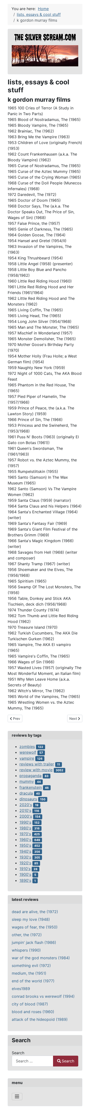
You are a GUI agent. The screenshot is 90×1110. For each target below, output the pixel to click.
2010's (25, 810)
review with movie (36, 769)
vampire (26, 758)
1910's (24, 868)
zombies (27, 746)
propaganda (30, 775)
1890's (25, 880)
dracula (26, 793)
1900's (25, 874)
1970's (25, 833)
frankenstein (30, 787)
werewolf (27, 752)
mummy (26, 781)
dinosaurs (28, 798)
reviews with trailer (36, 764)
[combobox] (32, 1061)
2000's (25, 816)
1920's (25, 862)
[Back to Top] (81, 1101)
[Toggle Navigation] (17, 1096)
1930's (25, 857)
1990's (25, 822)
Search (18, 1052)
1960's (25, 839)
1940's (25, 851)
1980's (25, 828)
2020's (25, 804)
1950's (25, 845)
